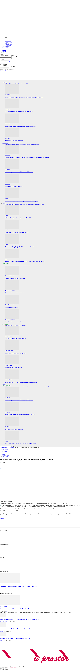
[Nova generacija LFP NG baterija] (12, 364)
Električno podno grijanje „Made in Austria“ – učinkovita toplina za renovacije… (26, 247)
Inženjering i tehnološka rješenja (20, 204)
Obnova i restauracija (24, 144)
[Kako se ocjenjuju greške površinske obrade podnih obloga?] (3, 635)
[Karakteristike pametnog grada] (12, 318)
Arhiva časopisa (8, 41)
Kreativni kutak (8, 45)
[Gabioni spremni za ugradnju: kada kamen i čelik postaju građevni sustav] (12, 93)
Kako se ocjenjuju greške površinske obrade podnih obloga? (15, 638)
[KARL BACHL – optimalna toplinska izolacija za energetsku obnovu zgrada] (3, 616)
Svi (5, 83)
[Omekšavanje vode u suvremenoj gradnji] (12, 349)
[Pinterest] (11, 464)
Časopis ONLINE (6, 46)
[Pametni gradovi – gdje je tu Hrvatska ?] (12, 274)
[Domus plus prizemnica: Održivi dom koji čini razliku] (12, 108)
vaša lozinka (14, 58)
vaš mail (13, 66)
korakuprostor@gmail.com (12, 667)
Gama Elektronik (8, 379)
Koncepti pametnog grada (11, 307)
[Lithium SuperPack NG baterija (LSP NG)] (12, 335)
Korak (3, 450)
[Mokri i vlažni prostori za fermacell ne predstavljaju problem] (3, 626)
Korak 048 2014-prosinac (7, 451)
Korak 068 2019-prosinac (10, 275)
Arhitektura (4, 82)
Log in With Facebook (4, 60)
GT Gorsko (7, 155)
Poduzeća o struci (5, 455)
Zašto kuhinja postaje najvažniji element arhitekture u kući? (20, 126)
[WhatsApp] (16, 464)
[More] (20, 464)
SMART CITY (27, 264)
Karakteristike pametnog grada (13, 321)
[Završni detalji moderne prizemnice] (12, 137)
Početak (1, 447)
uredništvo (7, 229)
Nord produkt (7, 123)
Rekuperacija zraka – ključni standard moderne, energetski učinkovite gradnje (25, 261)
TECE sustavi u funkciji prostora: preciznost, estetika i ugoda (20, 443)
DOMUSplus (7, 109)
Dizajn (7, 83)
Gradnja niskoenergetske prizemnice (13, 386)
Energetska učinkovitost (11, 144)
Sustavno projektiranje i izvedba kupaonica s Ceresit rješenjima (21, 201)
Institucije (4, 51)
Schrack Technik (8, 336)
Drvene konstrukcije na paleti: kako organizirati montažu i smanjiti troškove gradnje (27, 157)
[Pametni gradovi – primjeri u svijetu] (12, 289)
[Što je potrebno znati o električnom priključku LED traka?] (10, 605)
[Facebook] (2, 464)
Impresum (7, 43)
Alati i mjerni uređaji (10, 204)
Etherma (6, 215)
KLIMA (8, 325)
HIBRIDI (22, 264)
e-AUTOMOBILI (10, 264)
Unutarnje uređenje (22, 83)
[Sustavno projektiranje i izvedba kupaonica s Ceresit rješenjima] (12, 197)
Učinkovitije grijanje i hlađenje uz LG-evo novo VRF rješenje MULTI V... (19, 586)
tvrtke (3, 452)
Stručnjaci (4, 50)
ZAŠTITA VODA (19, 325)
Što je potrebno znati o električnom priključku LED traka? (15, 608)
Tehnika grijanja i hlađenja (39, 204)
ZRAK (24, 325)
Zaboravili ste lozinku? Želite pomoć (7, 62)
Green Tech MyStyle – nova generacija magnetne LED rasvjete (21, 382)
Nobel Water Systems (9, 350)
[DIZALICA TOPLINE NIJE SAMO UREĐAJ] (12, 228)
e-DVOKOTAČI (17, 264)
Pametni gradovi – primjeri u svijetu (14, 292)
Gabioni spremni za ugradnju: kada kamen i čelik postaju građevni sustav (24, 97)
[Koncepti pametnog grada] (12, 303)
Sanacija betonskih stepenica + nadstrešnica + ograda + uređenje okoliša (35, 386)
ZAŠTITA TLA (13, 325)
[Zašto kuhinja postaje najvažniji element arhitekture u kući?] (12, 122)
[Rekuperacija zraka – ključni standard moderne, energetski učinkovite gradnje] (12, 257)
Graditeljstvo (5, 143)
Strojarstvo (4, 203)
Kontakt (4, 48)
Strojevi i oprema (30, 204)
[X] (6, 464)
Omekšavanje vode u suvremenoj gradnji (15, 353)
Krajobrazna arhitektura (13, 83)
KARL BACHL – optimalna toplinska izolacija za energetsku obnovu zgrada (19, 619)
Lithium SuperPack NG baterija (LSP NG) (16, 338)
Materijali (18, 144)
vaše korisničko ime (15, 56)
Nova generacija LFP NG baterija (13, 367)
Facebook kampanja (9, 44)
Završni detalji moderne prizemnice (14, 140)
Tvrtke (3, 384)
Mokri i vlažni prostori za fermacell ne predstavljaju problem (15, 629)
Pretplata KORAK (8, 42)
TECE (6, 441)
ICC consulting (8, 94)
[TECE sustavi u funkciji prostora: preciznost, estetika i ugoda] (12, 440)
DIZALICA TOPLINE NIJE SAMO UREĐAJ (17, 232)
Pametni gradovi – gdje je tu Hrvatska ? (15, 278)
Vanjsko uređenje (29, 83)
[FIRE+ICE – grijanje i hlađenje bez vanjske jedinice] (12, 214)
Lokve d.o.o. (2, 518)
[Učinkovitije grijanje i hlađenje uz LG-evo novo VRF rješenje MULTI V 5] (10, 582)
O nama (4, 39)
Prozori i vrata (36, 144)
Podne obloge (30, 144)
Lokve (3, 454)
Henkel (6, 198)
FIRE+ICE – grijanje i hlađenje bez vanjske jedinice (18, 217)
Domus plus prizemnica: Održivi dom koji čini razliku (19, 111)
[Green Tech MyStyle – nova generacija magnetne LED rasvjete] (12, 378)
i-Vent (6, 259)
